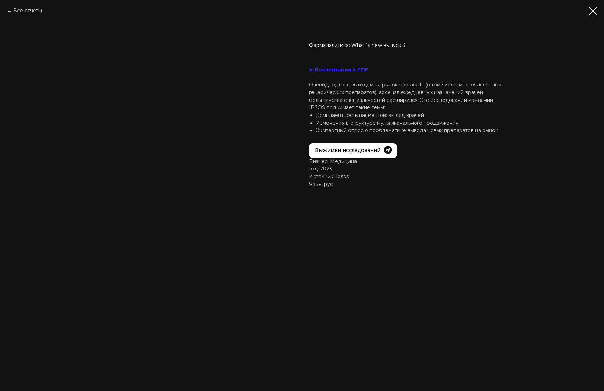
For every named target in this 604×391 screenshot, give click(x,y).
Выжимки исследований (348, 150)
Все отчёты (27, 10)
